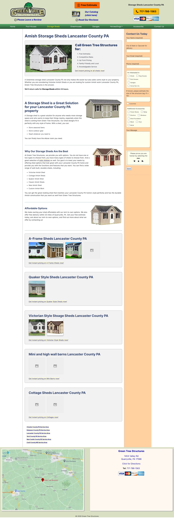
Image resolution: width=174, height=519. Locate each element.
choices (46, 160)
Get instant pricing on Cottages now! (43, 417)
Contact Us (159, 26)
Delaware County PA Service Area (38, 430)
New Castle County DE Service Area (39, 439)
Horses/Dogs (115, 26)
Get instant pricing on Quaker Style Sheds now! (48, 302)
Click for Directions (131, 463)
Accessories (138, 26)
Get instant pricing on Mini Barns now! (44, 379)
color (41, 160)
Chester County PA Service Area (38, 427)
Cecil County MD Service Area (37, 442)
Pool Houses (31, 26)
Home (12, 26)
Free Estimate (88, 5)
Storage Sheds (53, 26)
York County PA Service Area (36, 436)
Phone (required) (132, 64)
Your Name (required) (134, 38)
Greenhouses (76, 26)
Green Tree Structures (131, 451)
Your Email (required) (134, 56)
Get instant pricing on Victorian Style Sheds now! (48, 340)
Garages (95, 26)
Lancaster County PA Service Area (38, 433)
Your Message (131, 130)
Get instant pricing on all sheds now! (90, 71)
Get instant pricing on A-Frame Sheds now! (46, 263)
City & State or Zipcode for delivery (136, 47)
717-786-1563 (147, 11)
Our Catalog (91, 12)
